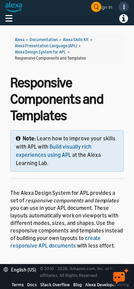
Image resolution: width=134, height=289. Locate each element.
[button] (21, 269)
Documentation (44, 39)
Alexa (19, 39)
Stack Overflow (55, 284)
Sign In (105, 7)
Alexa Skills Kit (76, 39)
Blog (77, 284)
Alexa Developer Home (107, 284)
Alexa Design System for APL (40, 51)
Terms (18, 284)
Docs (32, 284)
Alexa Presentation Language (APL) (46, 45)
